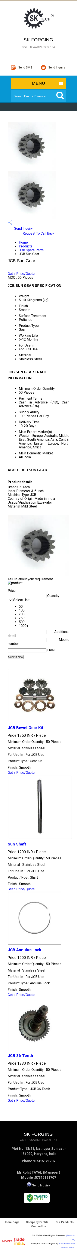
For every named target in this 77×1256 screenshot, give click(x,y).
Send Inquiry (23, 228)
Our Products (64, 1222)
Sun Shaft (17, 844)
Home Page (11, 1222)
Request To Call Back (38, 233)
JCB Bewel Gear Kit (25, 727)
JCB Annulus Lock (24, 950)
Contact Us (38, 1226)
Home (23, 242)
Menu (38, 83)
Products (26, 246)
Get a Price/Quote (21, 274)
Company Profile (37, 1222)
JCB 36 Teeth (20, 1055)
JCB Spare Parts (31, 250)
